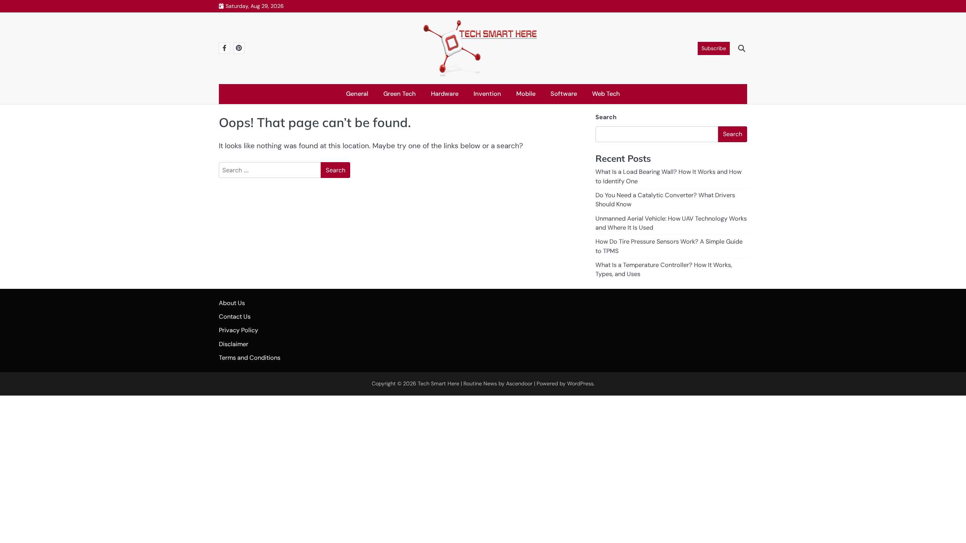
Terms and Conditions (249, 358)
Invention (487, 94)
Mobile (525, 94)
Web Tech (606, 94)
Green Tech (399, 94)
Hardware (444, 94)
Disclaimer (233, 344)
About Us (232, 303)
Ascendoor (519, 383)
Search (606, 117)
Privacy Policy (238, 330)
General (357, 94)
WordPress (580, 383)
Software (564, 94)
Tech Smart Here (438, 383)
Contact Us (235, 317)
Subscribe (713, 48)
